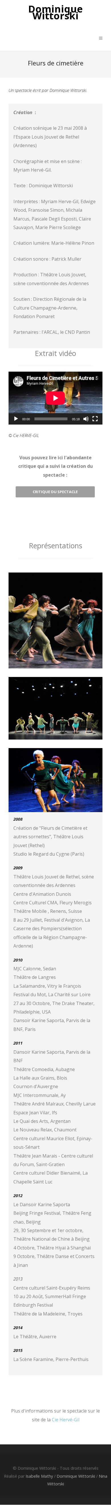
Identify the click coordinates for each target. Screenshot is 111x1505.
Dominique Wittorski (55, 12)
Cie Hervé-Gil (65, 1420)
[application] (55, 398)
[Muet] (86, 419)
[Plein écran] (95, 419)
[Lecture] (16, 419)
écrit (37, 90)
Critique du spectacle (55, 491)
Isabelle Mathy (39, 1476)
